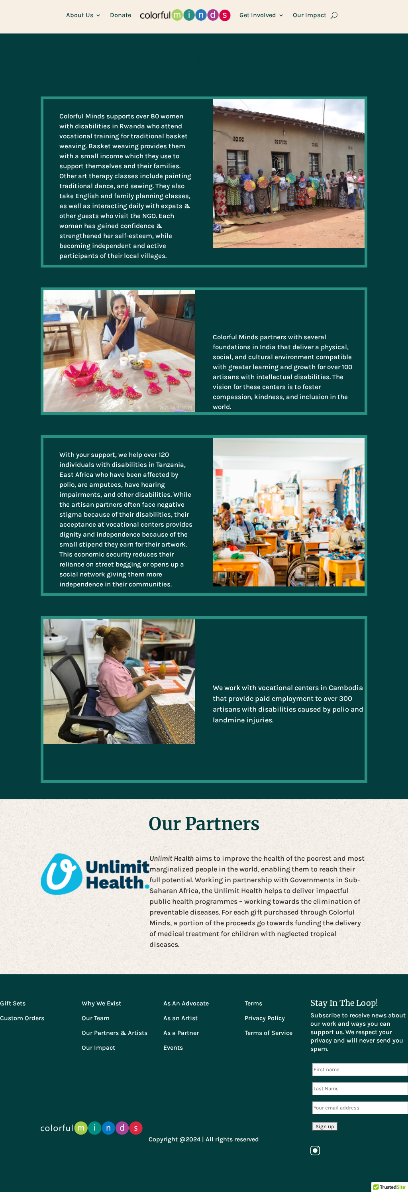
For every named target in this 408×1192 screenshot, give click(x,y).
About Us (79, 15)
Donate (120, 15)
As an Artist (180, 1018)
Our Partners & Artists (114, 1033)
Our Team (96, 1018)
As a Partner (181, 1033)
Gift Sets (13, 1003)
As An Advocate (186, 1003)
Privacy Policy (265, 1018)
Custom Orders (22, 1018)
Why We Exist (101, 1003)
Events (173, 1047)
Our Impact (309, 15)
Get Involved (257, 15)
